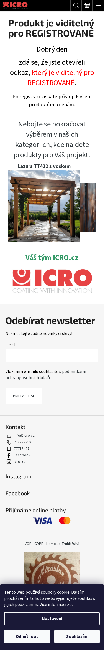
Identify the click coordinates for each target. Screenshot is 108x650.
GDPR (38, 544)
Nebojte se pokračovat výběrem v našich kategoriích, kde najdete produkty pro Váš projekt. (52, 139)
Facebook (22, 455)
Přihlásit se (24, 396)
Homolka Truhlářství (62, 544)
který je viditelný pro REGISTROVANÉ (61, 77)
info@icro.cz (24, 435)
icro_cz (20, 461)
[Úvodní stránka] (52, 281)
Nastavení (52, 619)
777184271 (22, 448)
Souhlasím (77, 636)
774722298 (22, 442)
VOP (28, 544)
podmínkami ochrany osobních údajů (46, 375)
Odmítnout (27, 636)
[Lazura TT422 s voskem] (44, 205)
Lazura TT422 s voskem (44, 166)
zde (70, 604)
